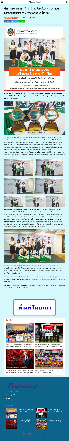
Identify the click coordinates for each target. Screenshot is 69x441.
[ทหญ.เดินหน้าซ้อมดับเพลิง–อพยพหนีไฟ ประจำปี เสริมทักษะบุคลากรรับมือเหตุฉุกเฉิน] (49, 359)
